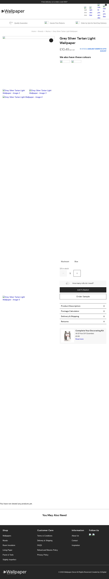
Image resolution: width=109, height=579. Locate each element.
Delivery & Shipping (44, 541)
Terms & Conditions (44, 536)
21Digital (103, 572)
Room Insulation (9, 545)
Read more (80, 339)
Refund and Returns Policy (47, 550)
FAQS (39, 545)
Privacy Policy (42, 555)
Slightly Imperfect (9, 560)
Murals (5, 541)
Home (34, 31)
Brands (40, 31)
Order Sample (83, 296)
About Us (75, 536)
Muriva (48, 31)
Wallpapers (7, 536)
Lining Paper (7, 550)
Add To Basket (83, 290)
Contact (75, 541)
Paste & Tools (8, 555)
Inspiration (76, 545)
